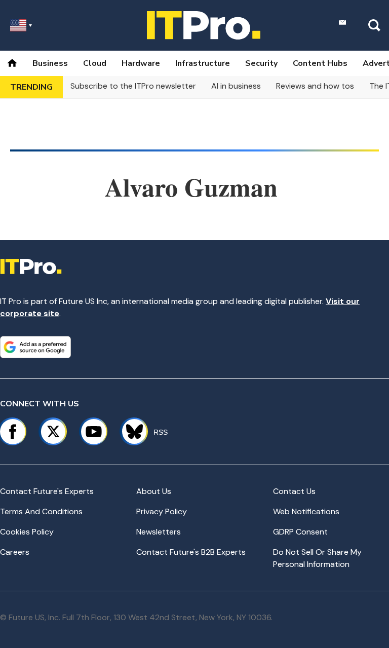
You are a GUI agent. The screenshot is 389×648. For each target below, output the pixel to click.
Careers (14, 552)
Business (50, 63)
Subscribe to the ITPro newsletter (133, 86)
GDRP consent (300, 531)
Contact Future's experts (47, 491)
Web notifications (306, 511)
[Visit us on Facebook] (12, 431)
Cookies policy (27, 531)
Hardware (141, 63)
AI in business (236, 86)
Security (261, 63)
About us (153, 491)
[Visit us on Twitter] (53, 431)
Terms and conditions (41, 511)
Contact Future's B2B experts (191, 552)
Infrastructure (202, 63)
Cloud (94, 63)
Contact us (294, 491)
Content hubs (320, 63)
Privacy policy (161, 511)
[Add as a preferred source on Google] (35, 347)
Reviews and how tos (315, 86)
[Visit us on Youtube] (93, 431)
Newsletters (158, 531)
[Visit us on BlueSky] (130, 431)
